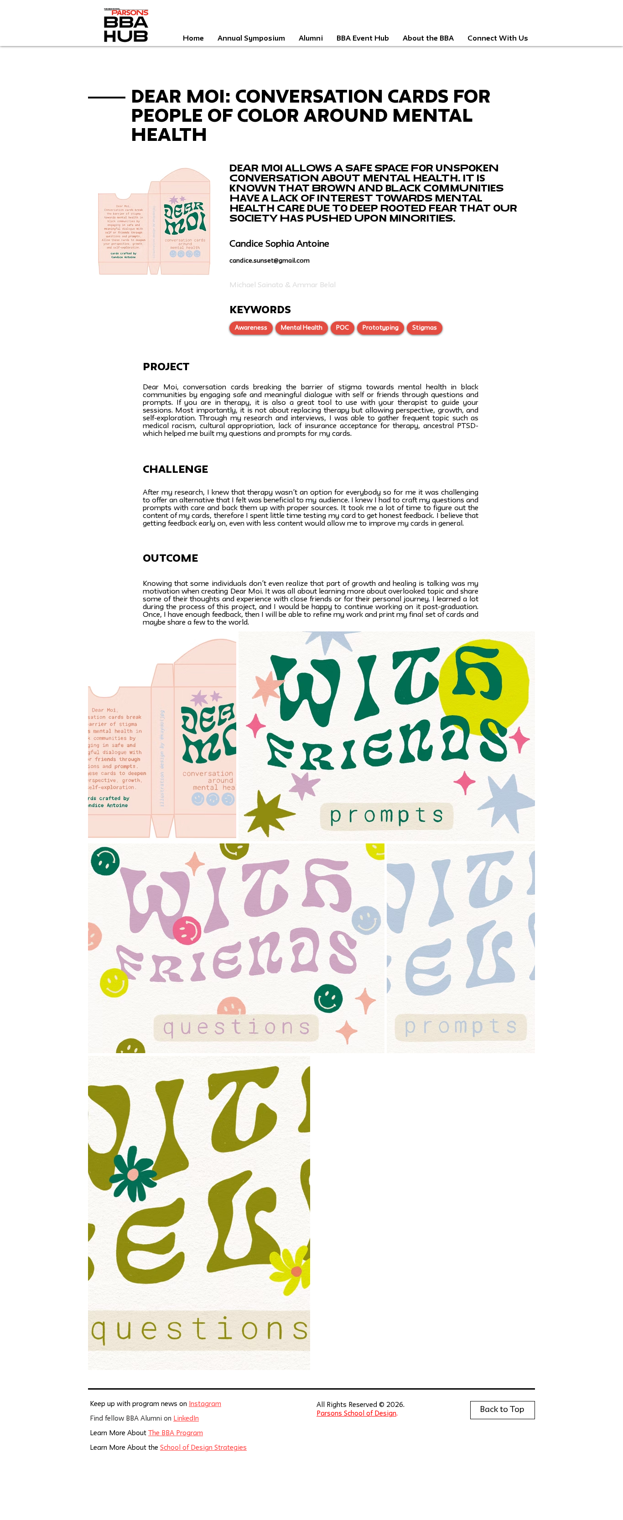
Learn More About (119, 1434)
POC (342, 328)
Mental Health (301, 328)
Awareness (251, 328)
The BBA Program (175, 1434)
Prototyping (381, 328)
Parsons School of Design (356, 1414)
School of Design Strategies (203, 1448)
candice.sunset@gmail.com (269, 261)
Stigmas (424, 328)
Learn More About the (125, 1448)
